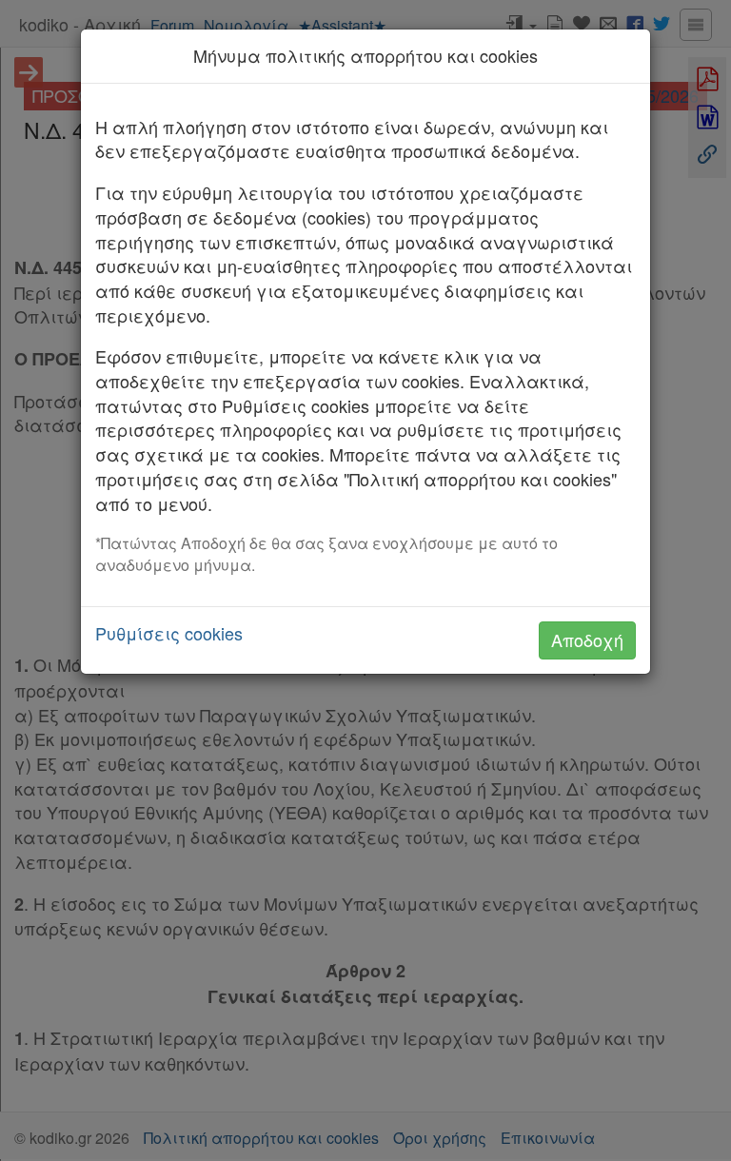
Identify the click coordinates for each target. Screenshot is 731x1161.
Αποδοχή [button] (587, 639)
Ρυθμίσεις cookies (169, 633)
